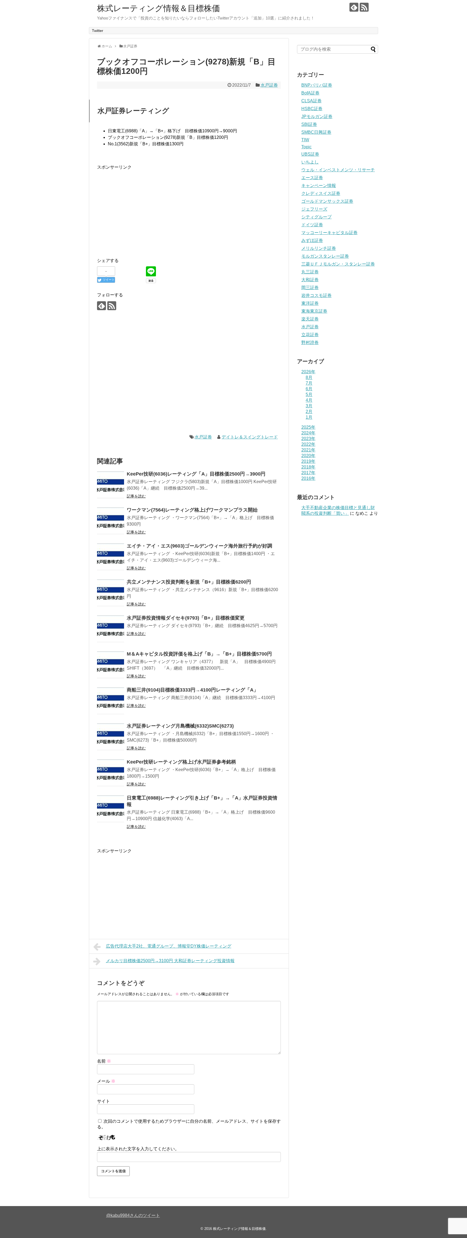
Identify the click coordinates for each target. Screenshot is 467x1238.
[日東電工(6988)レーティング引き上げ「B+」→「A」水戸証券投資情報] (110, 809)
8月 (309, 377)
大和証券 (310, 279)
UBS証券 (310, 154)
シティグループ (316, 217)
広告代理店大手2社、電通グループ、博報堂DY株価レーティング (168, 946)
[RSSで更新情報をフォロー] (364, 7)
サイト (103, 1101)
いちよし (310, 162)
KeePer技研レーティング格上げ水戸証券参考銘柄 (181, 762)
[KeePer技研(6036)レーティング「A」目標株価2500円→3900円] (110, 485)
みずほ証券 (312, 240)
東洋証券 (310, 303)
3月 (309, 406)
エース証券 (312, 177)
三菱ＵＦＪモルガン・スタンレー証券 (338, 264)
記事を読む (136, 496)
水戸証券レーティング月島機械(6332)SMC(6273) (180, 726)
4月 (309, 400)
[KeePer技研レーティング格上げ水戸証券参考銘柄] (110, 773)
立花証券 (310, 334)
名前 (104, 1061)
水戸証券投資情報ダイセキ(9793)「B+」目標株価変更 (186, 618)
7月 (309, 383)
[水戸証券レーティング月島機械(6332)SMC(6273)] (110, 737)
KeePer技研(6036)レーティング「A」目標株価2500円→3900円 (196, 474)
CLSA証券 (311, 101)
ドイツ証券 (312, 224)
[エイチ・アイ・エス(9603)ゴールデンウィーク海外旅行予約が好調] (110, 557)
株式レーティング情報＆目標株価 (158, 8)
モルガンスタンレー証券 (325, 256)
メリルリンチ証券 (318, 248)
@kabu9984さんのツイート (133, 1215)
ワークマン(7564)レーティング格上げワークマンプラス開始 (192, 510)
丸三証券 (310, 272)
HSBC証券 (311, 108)
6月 (309, 389)
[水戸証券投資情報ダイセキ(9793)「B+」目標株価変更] (110, 629)
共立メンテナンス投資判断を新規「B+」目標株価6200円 (189, 582)
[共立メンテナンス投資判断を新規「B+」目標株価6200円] (110, 593)
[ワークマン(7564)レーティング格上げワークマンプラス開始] (110, 521)
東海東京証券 (314, 311)
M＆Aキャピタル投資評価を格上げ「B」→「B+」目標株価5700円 (199, 654)
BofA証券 (310, 93)
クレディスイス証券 (320, 193)
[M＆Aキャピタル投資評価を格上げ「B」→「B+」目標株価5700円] (110, 665)
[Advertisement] (142, 209)
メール (106, 1081)
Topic (306, 147)
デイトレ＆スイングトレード (250, 437)
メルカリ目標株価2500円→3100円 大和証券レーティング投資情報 (170, 960)
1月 (309, 417)
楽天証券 (310, 319)
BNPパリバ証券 (316, 85)
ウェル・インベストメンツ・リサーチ (338, 170)
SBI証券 (309, 124)
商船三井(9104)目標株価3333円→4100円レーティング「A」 (192, 690)
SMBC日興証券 (316, 132)
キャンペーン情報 (318, 185)
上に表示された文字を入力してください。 (138, 1149)
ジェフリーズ (314, 209)
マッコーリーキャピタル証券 (329, 232)
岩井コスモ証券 (316, 295)
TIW (305, 139)
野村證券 (310, 342)
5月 (309, 394)
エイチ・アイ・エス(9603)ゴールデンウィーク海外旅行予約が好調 (199, 546)
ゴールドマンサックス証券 (327, 201)
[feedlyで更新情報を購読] (353, 7)
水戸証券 (269, 85)
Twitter (97, 30)
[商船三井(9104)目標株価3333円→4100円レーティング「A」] (110, 701)
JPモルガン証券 (316, 116)
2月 (309, 411)
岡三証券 (310, 287)
